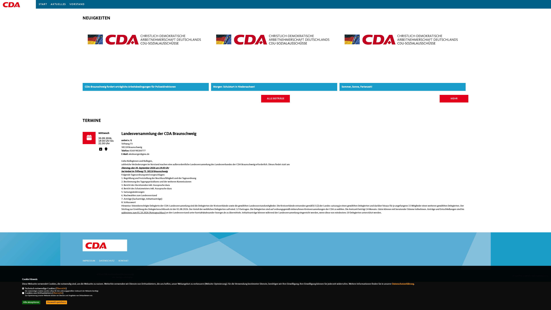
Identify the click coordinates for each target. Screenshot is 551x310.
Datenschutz (107, 261)
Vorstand (76, 4)
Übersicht (61, 288)
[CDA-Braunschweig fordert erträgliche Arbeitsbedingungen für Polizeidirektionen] (146, 36)
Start (43, 4)
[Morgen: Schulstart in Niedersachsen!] (274, 36)
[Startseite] (105, 245)
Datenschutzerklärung (403, 284)
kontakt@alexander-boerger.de (210, 213)
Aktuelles (58, 4)
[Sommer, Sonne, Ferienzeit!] (402, 36)
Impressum (89, 261)
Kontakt (123, 261)
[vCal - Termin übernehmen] (100, 149)
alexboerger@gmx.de (139, 154)
